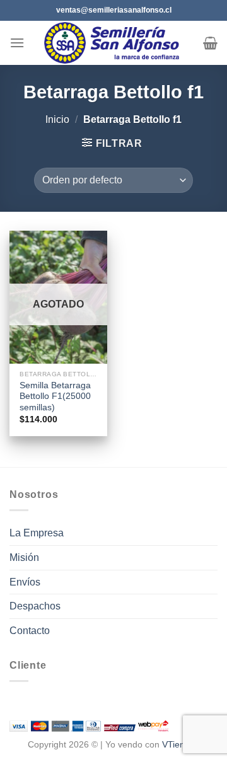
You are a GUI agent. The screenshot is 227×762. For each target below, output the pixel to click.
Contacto (29, 630)
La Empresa (36, 533)
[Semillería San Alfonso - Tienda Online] (114, 43)
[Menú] (17, 42)
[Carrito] (210, 43)
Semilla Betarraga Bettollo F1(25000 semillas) (55, 396)
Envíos (24, 582)
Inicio (57, 119)
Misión (24, 557)
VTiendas (180, 744)
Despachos (35, 606)
